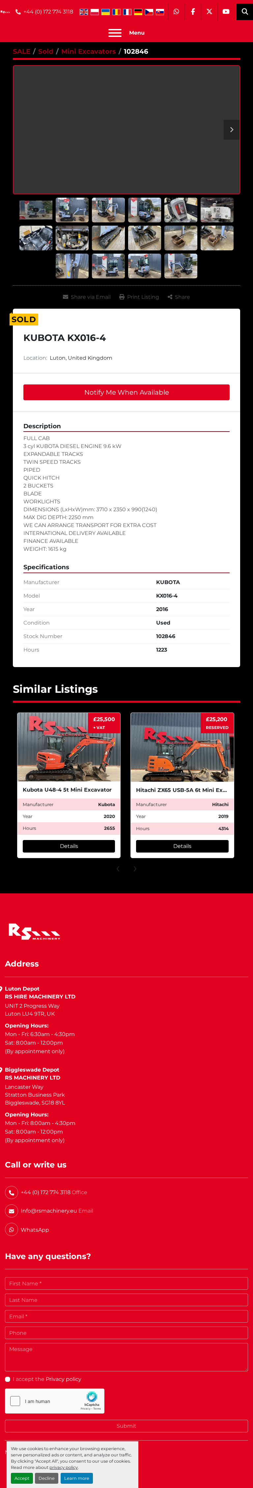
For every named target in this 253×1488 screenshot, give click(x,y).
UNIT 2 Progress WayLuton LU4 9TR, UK (32, 1010)
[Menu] (115, 33)
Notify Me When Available (126, 392)
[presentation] (118, 868)
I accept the (47, 1379)
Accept (21, 1478)
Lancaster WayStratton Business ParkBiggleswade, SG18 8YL (35, 1095)
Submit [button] (126, 1426)
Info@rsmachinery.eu (49, 1211)
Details (69, 846)
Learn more (76, 1478)
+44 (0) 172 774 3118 (48, 12)
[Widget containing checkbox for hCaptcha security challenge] (54, 1401)
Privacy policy (63, 1379)
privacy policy (63, 1467)
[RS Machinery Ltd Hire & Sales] (34, 931)
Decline (47, 1478)
